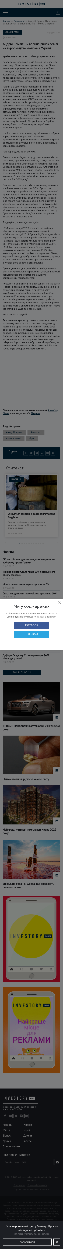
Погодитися (27, 1242)
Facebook (31, 625)
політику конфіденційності (31, 1234)
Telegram (31, 634)
